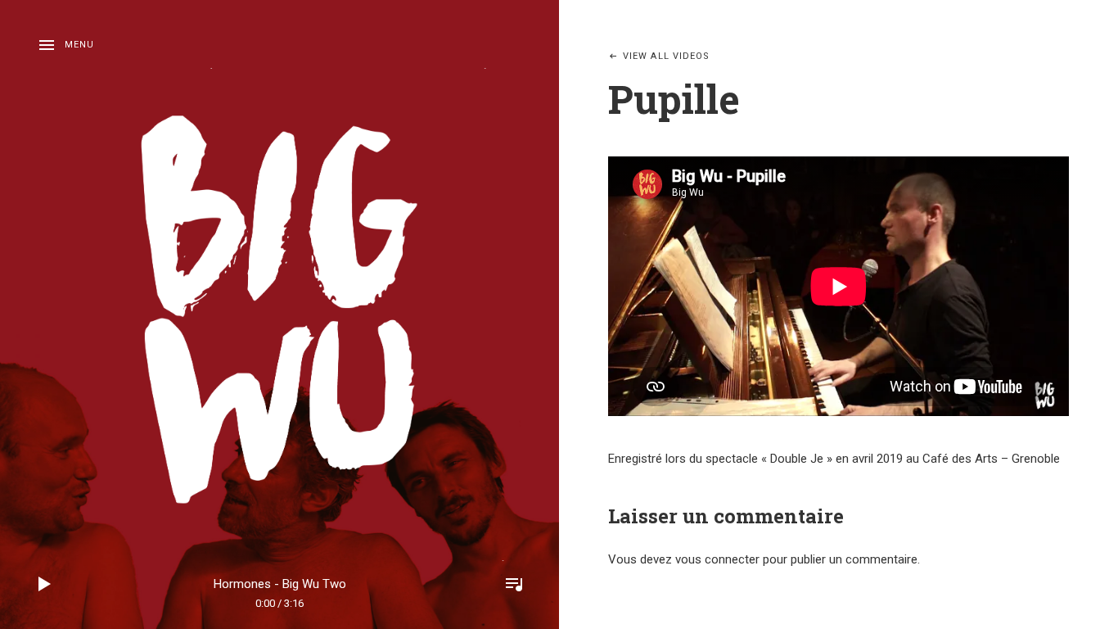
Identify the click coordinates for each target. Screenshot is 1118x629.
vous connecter (717, 559)
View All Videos (666, 56)
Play (45, 584)
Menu (79, 44)
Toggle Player (514, 584)
